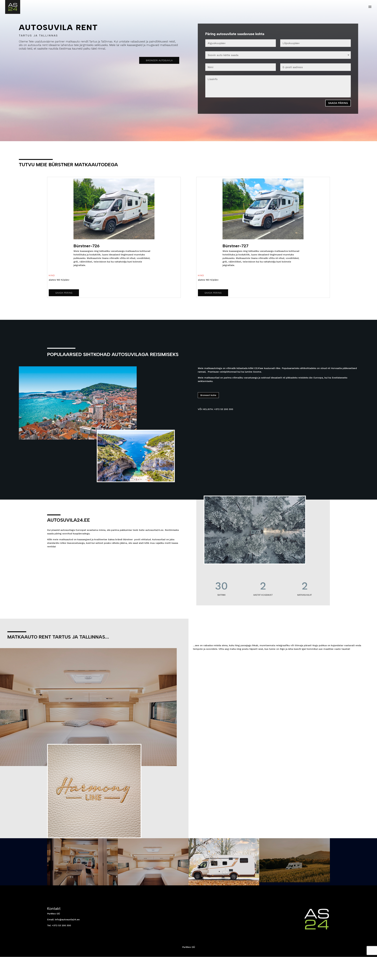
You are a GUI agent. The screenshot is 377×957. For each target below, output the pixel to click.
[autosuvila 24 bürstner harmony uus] (223, 884)
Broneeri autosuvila (159, 60)
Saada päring (338, 102)
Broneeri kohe (208, 395)
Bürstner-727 (235, 245)
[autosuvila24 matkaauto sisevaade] (82, 884)
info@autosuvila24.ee (67, 919)
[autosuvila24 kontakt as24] (294, 881)
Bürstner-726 (86, 245)
